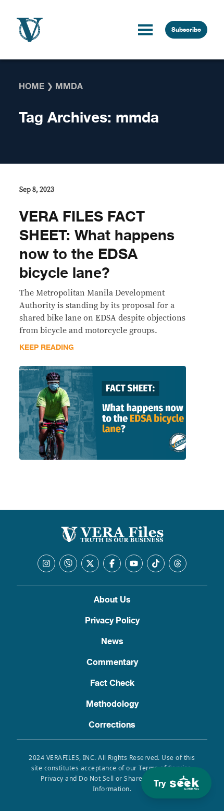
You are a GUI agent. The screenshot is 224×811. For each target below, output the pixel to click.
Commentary (112, 662)
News (112, 641)
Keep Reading (46, 347)
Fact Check (112, 683)
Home (31, 86)
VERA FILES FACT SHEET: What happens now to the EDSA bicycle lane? (97, 245)
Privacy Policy (112, 621)
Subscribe (186, 29)
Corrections (112, 725)
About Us (112, 600)
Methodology (112, 704)
